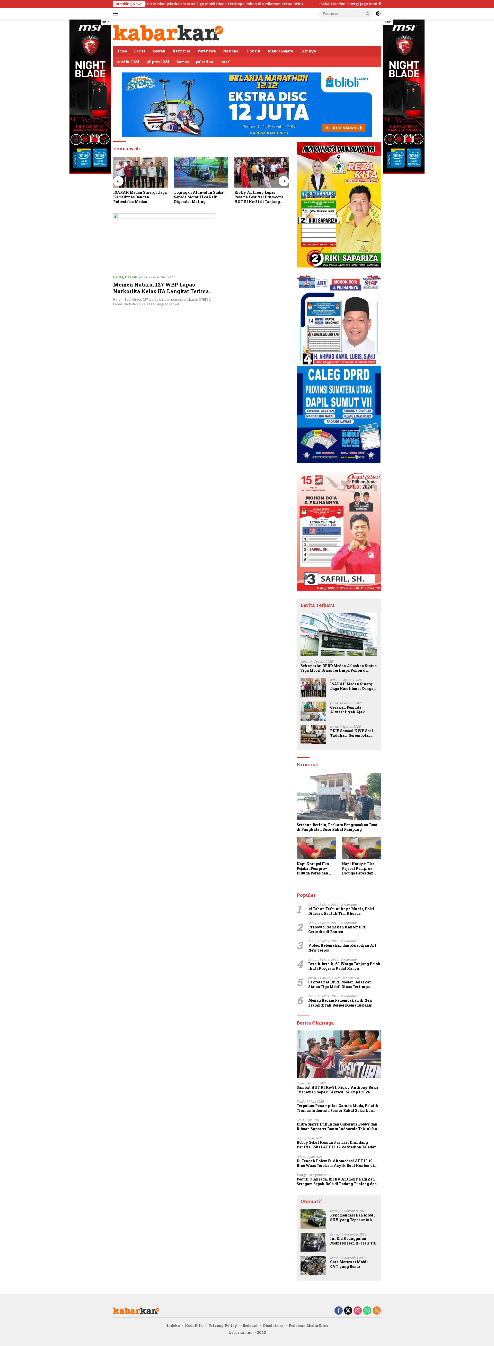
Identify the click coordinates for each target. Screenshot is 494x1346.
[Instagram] (358, 1310)
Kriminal (181, 51)
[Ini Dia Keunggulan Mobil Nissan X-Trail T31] (313, 1242)
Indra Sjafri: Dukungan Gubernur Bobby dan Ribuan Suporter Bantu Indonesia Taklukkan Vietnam (338, 1126)
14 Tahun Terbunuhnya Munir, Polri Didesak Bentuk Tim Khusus (341, 911)
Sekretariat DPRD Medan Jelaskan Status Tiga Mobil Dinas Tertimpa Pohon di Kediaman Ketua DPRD (152, 4)
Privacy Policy (222, 1325)
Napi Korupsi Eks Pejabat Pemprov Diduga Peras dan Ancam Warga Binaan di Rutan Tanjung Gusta (313, 869)
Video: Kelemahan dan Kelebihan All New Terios (342, 947)
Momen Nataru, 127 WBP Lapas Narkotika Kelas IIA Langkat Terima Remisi (161, 291)
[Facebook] (338, 1310)
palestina (204, 61)
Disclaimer (273, 1325)
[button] (368, 13)
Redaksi (250, 1325)
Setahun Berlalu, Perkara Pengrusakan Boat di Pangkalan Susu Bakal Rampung (337, 827)
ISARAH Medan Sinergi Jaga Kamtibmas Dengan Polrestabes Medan (320, 4)
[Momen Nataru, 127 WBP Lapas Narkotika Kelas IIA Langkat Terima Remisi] (164, 241)
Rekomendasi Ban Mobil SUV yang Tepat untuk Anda (352, 1217)
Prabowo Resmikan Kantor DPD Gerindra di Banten (337, 929)
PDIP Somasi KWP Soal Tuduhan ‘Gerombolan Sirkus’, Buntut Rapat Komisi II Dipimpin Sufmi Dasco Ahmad (351, 733)
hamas (183, 61)
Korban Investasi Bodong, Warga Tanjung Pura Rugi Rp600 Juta (258, 197)
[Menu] (116, 13)
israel (225, 61)
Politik (254, 51)
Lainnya (308, 51)
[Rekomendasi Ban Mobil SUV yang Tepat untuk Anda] (313, 1219)
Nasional (231, 51)
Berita (139, 51)
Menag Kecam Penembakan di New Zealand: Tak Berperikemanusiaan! (340, 1002)
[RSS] (377, 1310)
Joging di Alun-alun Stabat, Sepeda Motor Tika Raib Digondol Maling (139, 197)
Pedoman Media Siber (308, 1325)
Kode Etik (194, 1325)
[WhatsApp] (367, 1310)
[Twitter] (348, 1310)
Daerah (159, 51)
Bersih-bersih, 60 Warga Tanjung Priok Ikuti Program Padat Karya (344, 966)
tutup (105, 22)
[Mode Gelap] (378, 13)
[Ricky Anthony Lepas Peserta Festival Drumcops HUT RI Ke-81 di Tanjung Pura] (201, 172)
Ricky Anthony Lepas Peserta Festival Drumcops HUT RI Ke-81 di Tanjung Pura (198, 197)
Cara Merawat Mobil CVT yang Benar (349, 1264)
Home (121, 51)
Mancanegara (280, 51)
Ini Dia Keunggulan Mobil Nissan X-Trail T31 (353, 1241)
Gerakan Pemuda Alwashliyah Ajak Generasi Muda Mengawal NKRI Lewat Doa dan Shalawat (351, 709)
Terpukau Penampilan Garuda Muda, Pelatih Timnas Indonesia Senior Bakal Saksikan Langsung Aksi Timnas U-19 (337, 1108)
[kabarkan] (168, 32)
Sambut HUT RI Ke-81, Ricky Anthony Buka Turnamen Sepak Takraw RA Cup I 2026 (337, 1089)
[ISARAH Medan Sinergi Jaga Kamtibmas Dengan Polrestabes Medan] (313, 687)
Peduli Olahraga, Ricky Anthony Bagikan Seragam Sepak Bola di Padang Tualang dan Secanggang (337, 1181)
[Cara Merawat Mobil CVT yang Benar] (313, 1265)
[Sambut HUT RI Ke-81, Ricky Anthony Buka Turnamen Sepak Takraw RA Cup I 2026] (339, 1054)
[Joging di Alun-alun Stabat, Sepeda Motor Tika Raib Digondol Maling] (140, 172)
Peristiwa (207, 51)
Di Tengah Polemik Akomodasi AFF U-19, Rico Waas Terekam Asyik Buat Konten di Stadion (335, 1163)
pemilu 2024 (127, 61)
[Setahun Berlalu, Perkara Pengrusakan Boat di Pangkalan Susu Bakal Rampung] (339, 796)
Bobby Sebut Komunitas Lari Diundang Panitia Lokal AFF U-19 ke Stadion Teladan (337, 1144)
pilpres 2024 (157, 61)
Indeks (173, 1325)
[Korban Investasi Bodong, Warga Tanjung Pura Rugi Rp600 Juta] (261, 172)
